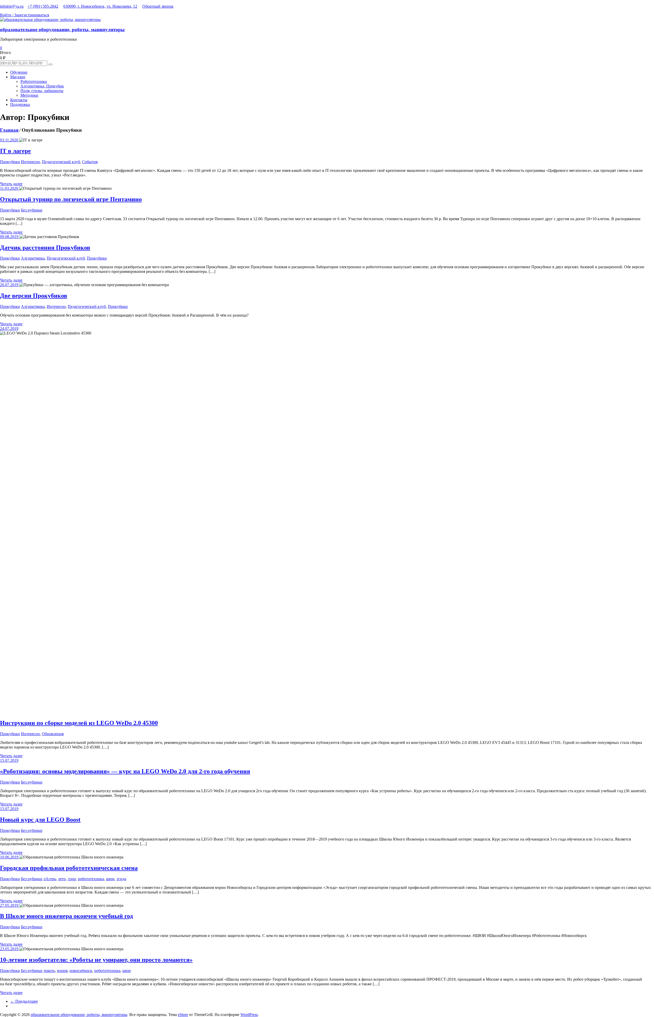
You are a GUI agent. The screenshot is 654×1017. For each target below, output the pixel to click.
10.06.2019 (9, 857)
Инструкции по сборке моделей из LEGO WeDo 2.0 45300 (79, 723)
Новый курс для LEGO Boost (40, 819)
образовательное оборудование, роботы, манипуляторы (62, 29)
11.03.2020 (9, 188)
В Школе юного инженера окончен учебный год (66, 916)
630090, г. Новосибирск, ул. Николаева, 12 (100, 6)
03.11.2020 (9, 140)
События (90, 162)
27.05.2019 (9, 905)
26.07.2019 (9, 285)
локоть (49, 970)
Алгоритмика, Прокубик (42, 86)
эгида (121, 879)
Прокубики (10, 162)
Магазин (17, 77)
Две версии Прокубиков (33, 295)
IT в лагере (15, 151)
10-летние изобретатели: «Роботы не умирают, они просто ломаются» (96, 959)
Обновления (53, 734)
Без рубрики (31, 210)
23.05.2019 (9, 949)
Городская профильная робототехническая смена (69, 868)
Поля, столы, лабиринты (41, 90)
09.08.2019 (9, 236)
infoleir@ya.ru (12, 6)
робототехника (91, 879)
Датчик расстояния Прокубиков (45, 247)
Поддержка (20, 104)
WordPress (249, 1014)
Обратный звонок (157, 6)
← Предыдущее (24, 1001)
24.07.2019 (9, 328)
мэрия (62, 970)
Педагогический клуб (61, 162)
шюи (110, 879)
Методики (29, 95)
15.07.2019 (9, 760)
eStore (183, 1014)
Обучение (18, 72)
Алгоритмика (33, 258)
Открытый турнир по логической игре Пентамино (71, 199)
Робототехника (33, 81)
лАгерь (49, 879)
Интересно (30, 162)
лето (62, 879)
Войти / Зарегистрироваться (24, 15)
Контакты (18, 100)
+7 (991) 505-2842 (43, 6)
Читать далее (11, 184)
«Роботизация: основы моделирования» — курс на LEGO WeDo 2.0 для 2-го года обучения (125, 771)
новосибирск (80, 970)
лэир (72, 879)
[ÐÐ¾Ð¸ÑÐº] (50, 64)
